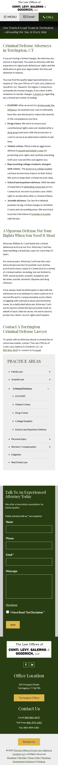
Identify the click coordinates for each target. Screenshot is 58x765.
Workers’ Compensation (23, 446)
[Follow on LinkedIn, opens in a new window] (32, 664)
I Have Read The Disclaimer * (27, 612)
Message (11, 571)
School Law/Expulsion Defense (30, 429)
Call (50, 17)
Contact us (38, 94)
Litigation (16, 454)
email (38, 350)
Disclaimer (12, 605)
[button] (10, 16)
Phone (10, 538)
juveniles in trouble (40, 214)
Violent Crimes (22, 404)
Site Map (22, 758)
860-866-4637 (10, 350)
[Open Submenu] (50, 372)
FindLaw (41, 761)
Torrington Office (29, 697)
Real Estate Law (19, 462)
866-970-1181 (34, 722)
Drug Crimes (21, 412)
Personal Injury (18, 439)
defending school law (34, 186)
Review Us (29, 741)
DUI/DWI (20, 396)
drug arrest (13, 132)
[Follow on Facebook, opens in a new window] (25, 664)
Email (31, 16)
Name (9, 522)
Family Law (17, 371)
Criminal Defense (22, 388)
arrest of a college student (39, 168)
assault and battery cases (31, 150)
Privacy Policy (34, 758)
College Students (23, 421)
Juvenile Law (17, 379)
